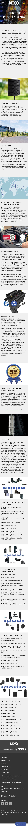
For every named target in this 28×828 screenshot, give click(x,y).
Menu (4, 3)
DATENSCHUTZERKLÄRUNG (8, 779)
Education (4, 770)
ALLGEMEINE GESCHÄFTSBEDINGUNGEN (12, 782)
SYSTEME (3, 763)
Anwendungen (5, 760)
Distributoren (5, 767)
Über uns (4, 757)
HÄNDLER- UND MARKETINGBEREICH (11, 776)
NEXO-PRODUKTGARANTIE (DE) (14, 409)
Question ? (21, 824)
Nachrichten (5, 773)
